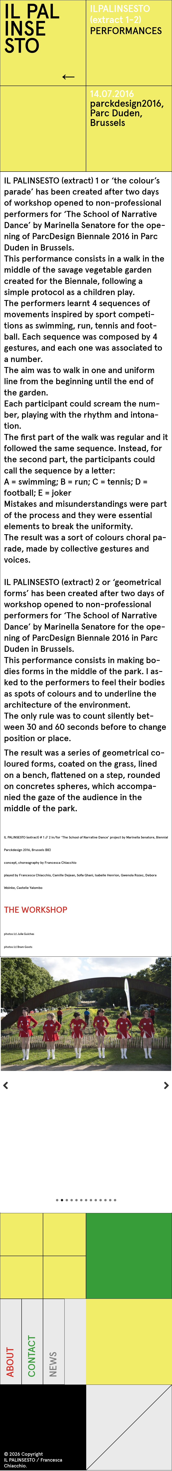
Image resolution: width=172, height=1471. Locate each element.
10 (100, 1200)
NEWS (54, 1374)
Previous (7, 1085)
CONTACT (32, 1374)
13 (115, 1200)
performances (126, 31)
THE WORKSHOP (35, 910)
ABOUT (11, 1374)
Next (165, 1085)
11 (105, 1200)
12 (110, 1200)
